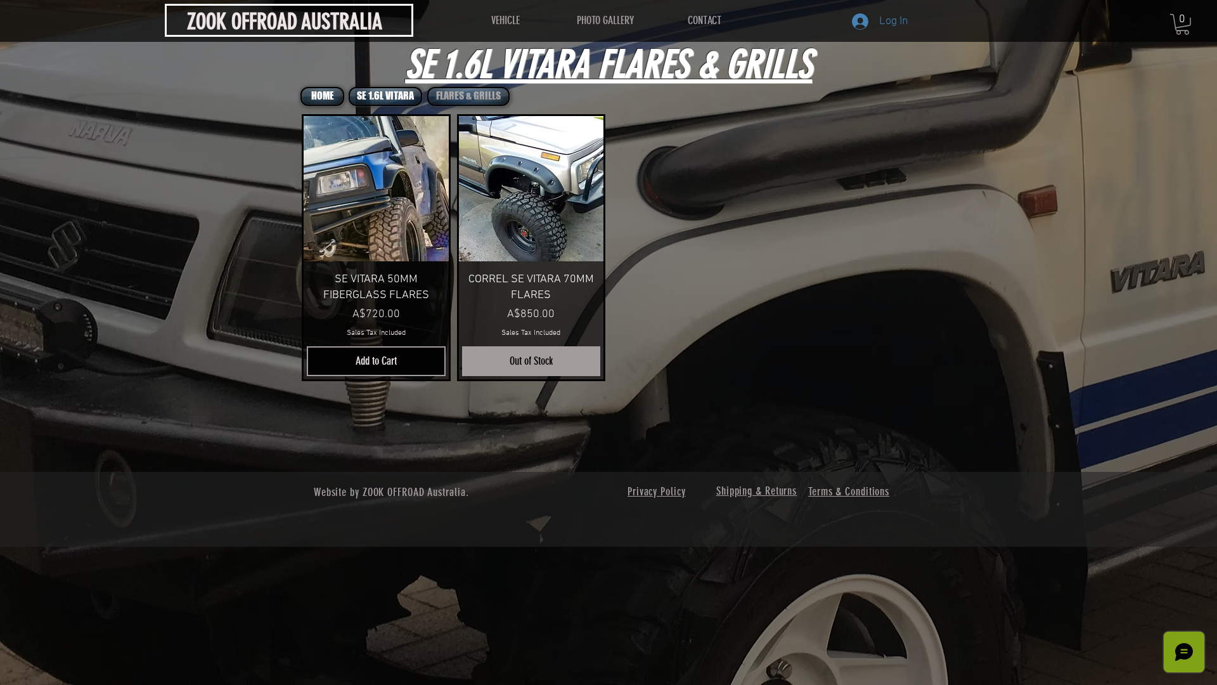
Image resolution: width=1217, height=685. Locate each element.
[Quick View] (376, 188)
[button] (1182, 24)
